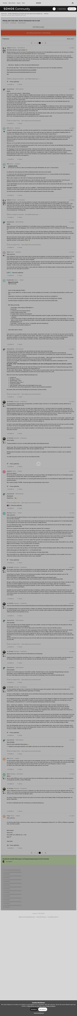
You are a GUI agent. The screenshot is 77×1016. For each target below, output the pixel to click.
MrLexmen (9, 513)
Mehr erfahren (12, 3)
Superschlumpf (10, 89)
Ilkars (8, 758)
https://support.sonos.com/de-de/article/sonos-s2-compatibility (21, 70)
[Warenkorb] (72, 3)
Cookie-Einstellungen (41, 917)
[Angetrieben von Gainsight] (38, 914)
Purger (8, 815)
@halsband (21, 110)
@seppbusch (10, 496)
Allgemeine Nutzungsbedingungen (27, 917)
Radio (23, 3)
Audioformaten (22, 577)
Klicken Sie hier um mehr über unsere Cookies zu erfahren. (41, 1006)
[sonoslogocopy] (38, 3)
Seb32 (8, 252)
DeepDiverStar (10, 280)
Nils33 (8, 774)
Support (19, 3)
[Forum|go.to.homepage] (17, 8)
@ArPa (8, 91)
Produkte (5, 3)
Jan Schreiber (10, 401)
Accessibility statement (53, 917)
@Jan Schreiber (11, 622)
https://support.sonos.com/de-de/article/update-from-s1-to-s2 (21, 72)
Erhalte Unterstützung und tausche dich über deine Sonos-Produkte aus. (25, 13)
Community (4, 13)
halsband (9, 47)
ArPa (8, 128)
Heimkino (46, 13)
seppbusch (9, 471)
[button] (2, 9)
